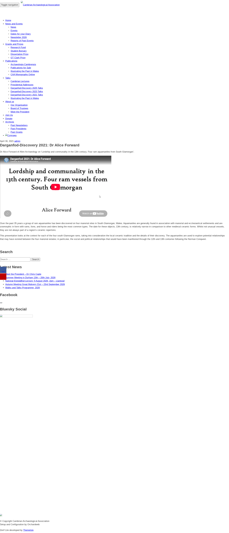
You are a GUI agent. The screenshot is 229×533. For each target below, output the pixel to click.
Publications (11, 61)
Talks (7, 78)
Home (8, 20)
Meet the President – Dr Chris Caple (23, 274)
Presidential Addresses (22, 84)
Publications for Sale (21, 67)
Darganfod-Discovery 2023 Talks (27, 91)
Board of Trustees (19, 108)
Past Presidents (18, 128)
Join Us (9, 115)
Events (14, 30)
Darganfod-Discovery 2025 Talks (27, 88)
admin (17, 141)
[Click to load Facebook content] (1, 302)
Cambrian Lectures (20, 81)
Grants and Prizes (14, 44)
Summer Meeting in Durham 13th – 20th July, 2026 (30, 277)
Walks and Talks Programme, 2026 (22, 287)
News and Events (14, 24)
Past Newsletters (19, 125)
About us (9, 101)
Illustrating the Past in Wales (25, 71)
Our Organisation (19, 105)
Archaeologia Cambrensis (23, 64)
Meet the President (20, 112)
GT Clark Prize (18, 57)
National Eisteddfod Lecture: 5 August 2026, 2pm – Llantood (34, 281)
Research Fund (18, 47)
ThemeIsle (28, 530)
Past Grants (17, 132)
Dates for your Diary (21, 34)
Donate (8, 118)
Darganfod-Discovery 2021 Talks (27, 95)
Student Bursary (19, 51)
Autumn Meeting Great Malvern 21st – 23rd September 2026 (35, 284)
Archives (9, 122)
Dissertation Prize (19, 54)
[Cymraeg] (10, 135)
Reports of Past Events (22, 40)
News (13, 27)
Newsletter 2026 (19, 37)
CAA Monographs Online (23, 74)
